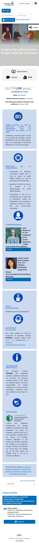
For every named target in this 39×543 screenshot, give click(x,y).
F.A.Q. (8, 340)
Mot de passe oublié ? (23, 19)
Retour (7, 10)
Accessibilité (20, 540)
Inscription (20, 522)
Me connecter (9, 20)
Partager (35, 27)
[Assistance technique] (36, 3)
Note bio (9, 249)
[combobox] (26, 3)
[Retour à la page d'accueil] (8, 3)
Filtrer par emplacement (27, 481)
